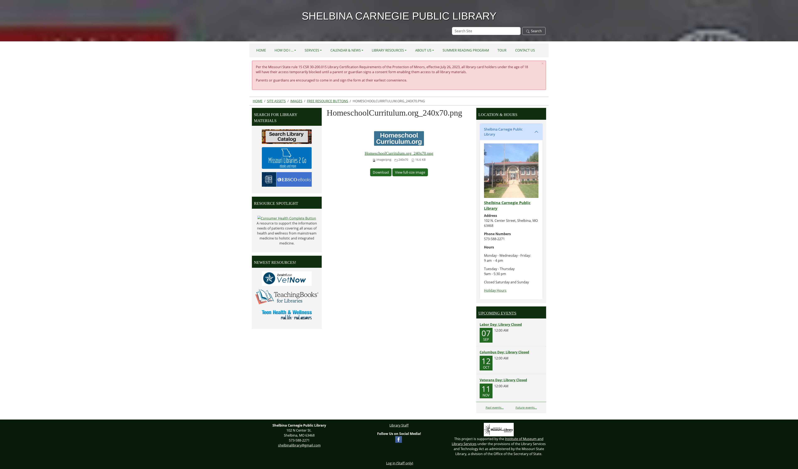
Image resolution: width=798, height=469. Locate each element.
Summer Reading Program (466, 50)
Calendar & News (345, 50)
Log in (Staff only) (399, 463)
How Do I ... (284, 50)
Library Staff (399, 425)
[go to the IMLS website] (498, 429)
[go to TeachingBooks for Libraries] (286, 296)
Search (536, 31)
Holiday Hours (495, 290)
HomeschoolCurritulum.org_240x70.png (399, 153)
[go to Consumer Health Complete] (286, 218)
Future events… (526, 408)
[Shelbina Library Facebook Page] (398, 439)
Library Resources (388, 50)
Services (312, 50)
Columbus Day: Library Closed (504, 352)
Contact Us (525, 50)
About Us (423, 50)
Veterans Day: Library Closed (503, 380)
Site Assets (276, 101)
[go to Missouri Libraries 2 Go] (287, 157)
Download (381, 172)
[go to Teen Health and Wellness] (287, 314)
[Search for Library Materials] (287, 136)
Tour (502, 50)
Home (261, 50)
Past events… (495, 408)
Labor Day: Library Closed (501, 324)
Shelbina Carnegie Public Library (503, 132)
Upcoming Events (497, 313)
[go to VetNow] (287, 278)
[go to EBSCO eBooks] (287, 179)
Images (296, 101)
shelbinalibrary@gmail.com (299, 445)
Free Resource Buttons (327, 101)
